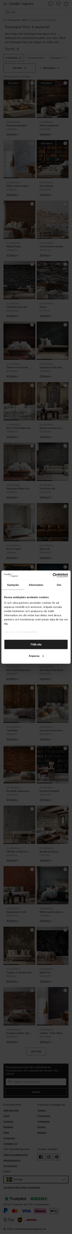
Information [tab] (36, 584)
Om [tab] (59, 584)
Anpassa (34, 655)
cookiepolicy (29, 631)
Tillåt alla (35, 644)
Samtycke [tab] (13, 584)
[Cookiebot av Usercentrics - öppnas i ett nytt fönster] (52, 575)
